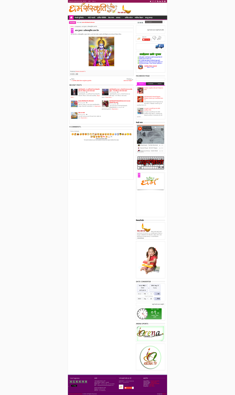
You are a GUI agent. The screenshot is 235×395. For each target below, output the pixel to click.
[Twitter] (147, 48)
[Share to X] (75, 74)
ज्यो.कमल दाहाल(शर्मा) (154, 381)
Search (164, 22)
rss (158, 1)
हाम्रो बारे (84, 1)
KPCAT (164, 394)
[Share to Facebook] (77, 74)
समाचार (118, 17)
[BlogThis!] (73, 74)
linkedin (160, 1)
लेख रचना (111, 17)
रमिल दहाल (152, 385)
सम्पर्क (89, 1)
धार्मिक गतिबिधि (101, 17)
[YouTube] (156, 48)
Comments (150, 83)
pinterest (165, 1)
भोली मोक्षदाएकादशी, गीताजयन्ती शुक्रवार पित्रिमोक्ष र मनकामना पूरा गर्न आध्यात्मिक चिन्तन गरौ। (153, 98)
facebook (153, 1)
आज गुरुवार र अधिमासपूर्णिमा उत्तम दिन (87, 30)
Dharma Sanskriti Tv (80, 71)
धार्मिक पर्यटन (129, 17)
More (93, 1)
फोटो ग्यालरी (91, 17)
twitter (150, 1)
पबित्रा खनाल (154, 382)
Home (71, 17)
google (155, 1)
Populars (141, 83)
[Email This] (71, 74)
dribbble (162, 1)
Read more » (108, 97)
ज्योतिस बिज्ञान (139, 17)
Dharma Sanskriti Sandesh (76, 394)
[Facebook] (138, 48)
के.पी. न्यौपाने (151, 386)
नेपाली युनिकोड (79, 17)
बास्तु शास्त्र (148, 17)
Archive (160, 83)
